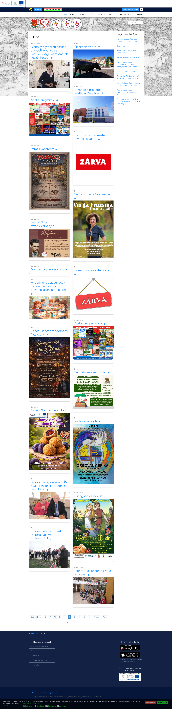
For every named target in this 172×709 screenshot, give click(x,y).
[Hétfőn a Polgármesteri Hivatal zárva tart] (93, 162)
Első (32, 617)
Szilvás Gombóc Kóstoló (47, 410)
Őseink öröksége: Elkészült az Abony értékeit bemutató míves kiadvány (128, 101)
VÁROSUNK (137, 14)
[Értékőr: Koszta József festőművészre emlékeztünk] (49, 554)
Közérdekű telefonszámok (39, 646)
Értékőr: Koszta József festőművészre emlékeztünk (46, 534)
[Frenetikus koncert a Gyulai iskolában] (93, 590)
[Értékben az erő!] (93, 63)
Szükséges (29, 706)
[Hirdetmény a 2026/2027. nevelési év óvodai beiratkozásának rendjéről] (49, 307)
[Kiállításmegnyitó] (93, 454)
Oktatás (33, 651)
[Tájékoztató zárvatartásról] (93, 294)
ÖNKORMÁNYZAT (76, 14)
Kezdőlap (34, 633)
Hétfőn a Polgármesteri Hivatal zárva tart (90, 137)
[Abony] (55, 24)
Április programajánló (89, 323)
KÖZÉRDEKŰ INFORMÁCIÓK (119, 14)
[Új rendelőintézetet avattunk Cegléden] (93, 109)
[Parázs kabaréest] (49, 181)
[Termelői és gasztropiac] (93, 392)
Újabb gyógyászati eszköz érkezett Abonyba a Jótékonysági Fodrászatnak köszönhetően (49, 52)
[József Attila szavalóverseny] (49, 243)
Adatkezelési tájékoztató (38, 693)
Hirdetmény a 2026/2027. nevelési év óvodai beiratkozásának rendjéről (49, 286)
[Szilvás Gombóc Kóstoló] (49, 441)
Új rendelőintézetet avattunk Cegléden (87, 91)
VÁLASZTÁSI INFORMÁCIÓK (52, 9)
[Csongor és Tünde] (93, 529)
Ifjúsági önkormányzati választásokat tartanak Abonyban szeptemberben (127, 64)
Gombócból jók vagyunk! (48, 269)
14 (50, 617)
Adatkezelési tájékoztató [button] (31, 703)
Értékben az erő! (86, 47)
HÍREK (65, 14)
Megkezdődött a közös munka (128, 57)
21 (84, 617)
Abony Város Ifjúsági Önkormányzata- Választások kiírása (128, 92)
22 (89, 617)
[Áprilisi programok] (49, 120)
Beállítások (41, 706)
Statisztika (52, 706)
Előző (39, 617)
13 (45, 617)
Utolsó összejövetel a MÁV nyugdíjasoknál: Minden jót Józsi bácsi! (49, 485)
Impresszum (53, 693)
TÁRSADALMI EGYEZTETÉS (130, 9)
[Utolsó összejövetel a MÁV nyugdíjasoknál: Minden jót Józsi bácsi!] (49, 505)
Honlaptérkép (35, 665)
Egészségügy (35, 656)
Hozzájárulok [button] (162, 702)
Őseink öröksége (123, 46)
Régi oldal (38, 9)
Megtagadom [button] (150, 702)
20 (79, 617)
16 (60, 617)
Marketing (62, 706)
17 (64, 617)
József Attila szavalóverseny (42, 224)
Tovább (96, 617)
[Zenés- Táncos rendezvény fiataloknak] (49, 367)
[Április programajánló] (93, 343)
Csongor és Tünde (87, 496)
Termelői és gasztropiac (91, 372)
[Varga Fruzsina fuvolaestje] (93, 229)
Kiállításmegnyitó (86, 421)
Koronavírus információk (39, 660)
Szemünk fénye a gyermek (126, 71)
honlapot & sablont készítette (114, 693)
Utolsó (105, 617)
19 (74, 617)
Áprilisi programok (43, 100)
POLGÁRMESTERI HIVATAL (96, 14)
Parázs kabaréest (43, 149)
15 (55, 617)
